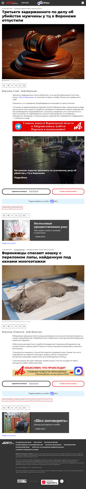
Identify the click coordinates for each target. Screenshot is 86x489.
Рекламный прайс (70, 445)
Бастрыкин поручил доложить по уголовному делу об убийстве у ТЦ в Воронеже (45, 171)
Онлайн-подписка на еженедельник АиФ (29, 445)
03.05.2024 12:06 (7, 8)
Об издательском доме (23, 442)
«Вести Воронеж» (26, 97)
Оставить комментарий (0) (68, 191)
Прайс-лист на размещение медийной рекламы (48, 447)
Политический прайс (23, 447)
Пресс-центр (38, 442)
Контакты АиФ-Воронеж (53, 445)
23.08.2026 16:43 (7, 249)
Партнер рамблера (34, 481)
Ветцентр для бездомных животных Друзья (16, 321)
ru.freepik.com (15, 80)
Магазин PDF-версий (51, 442)
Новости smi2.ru (9, 243)
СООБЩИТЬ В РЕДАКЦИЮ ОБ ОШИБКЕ (27, 449)
